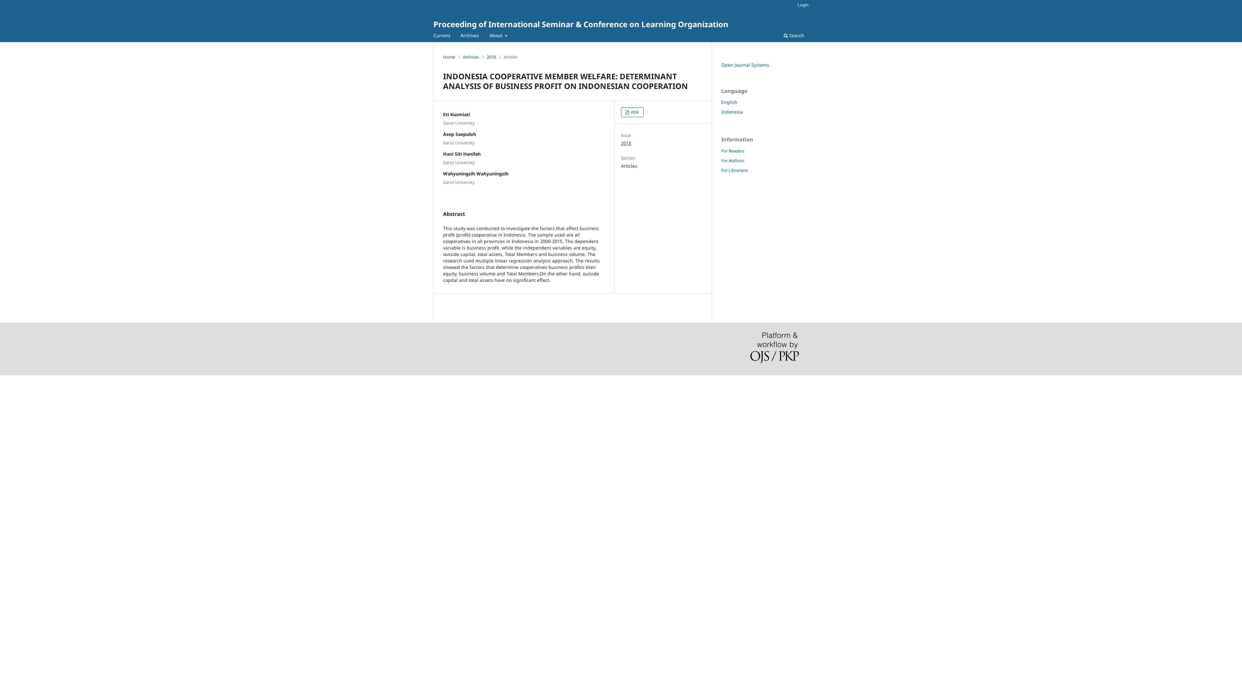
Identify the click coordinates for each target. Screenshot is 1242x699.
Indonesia (732, 112)
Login (803, 5)
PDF (634, 112)
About (496, 35)
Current (441, 35)
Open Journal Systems (745, 65)
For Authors (732, 160)
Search (796, 35)
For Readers (732, 151)
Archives (470, 35)
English (729, 102)
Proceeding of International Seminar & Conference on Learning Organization (580, 24)
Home (449, 57)
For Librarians (734, 170)
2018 (491, 57)
